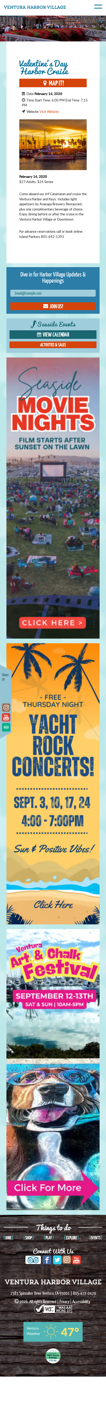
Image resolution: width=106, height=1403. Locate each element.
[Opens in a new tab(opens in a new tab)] (53, 1306)
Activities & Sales (53, 344)
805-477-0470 (84, 1293)
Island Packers (29, 236)
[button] (53, 306)
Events (96, 1238)
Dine (8, 1238)
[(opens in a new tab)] (6, 698)
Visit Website (49, 111)
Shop (28, 1238)
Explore (71, 1238)
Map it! (56, 83)
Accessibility (81, 1301)
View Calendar (56, 334)
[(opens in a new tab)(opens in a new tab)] (6, 688)
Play (49, 1238)
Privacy (64, 1301)
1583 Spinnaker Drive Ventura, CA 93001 (40, 1293)
